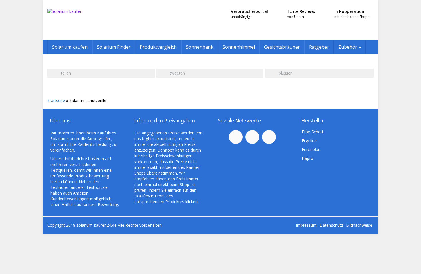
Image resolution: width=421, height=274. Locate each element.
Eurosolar (311, 149)
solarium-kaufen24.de (97, 225)
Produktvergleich (158, 47)
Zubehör (348, 47)
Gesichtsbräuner (282, 47)
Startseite (56, 100)
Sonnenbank (199, 47)
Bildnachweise (359, 225)
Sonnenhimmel (239, 47)
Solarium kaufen (70, 47)
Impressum (306, 225)
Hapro (307, 158)
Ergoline (309, 140)
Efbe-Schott (313, 131)
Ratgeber (319, 47)
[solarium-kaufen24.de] (98, 20)
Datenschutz (331, 225)
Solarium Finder (114, 47)
